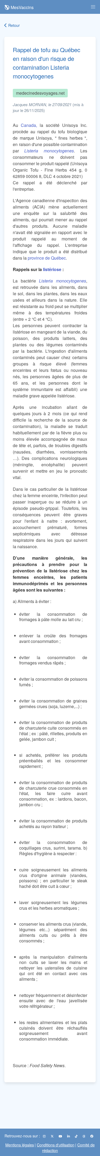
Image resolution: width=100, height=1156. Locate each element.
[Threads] (84, 1136)
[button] (93, 7)
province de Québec (47, 258)
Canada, (29, 125)
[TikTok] (77, 1136)
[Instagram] (45, 1136)
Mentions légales (19, 1144)
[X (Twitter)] (53, 1136)
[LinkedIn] (69, 1136)
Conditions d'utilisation (55, 1144)
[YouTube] (61, 1136)
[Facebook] (91, 1136)
